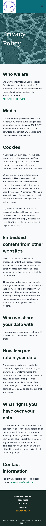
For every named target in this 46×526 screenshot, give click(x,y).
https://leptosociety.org (14, 99)
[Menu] (42, 6)
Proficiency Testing (23, 496)
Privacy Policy (23, 511)
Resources (23, 500)
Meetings (23, 504)
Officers (23, 507)
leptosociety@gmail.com (22, 482)
